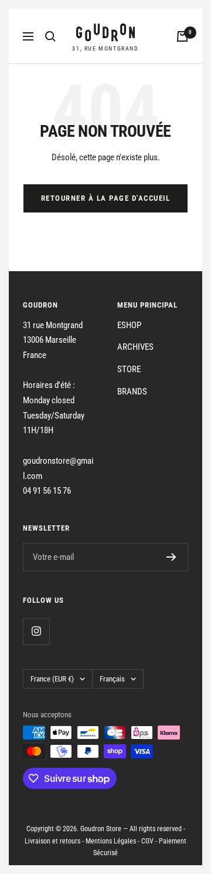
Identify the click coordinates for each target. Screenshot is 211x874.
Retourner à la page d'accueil (106, 198)
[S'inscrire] (171, 557)
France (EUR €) (52, 678)
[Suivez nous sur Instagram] (36, 631)
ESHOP (129, 325)
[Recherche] (50, 36)
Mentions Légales (111, 841)
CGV (147, 841)
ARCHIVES (135, 347)
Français (112, 678)
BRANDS (132, 391)
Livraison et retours (52, 841)
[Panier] (182, 36)
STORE (129, 369)
